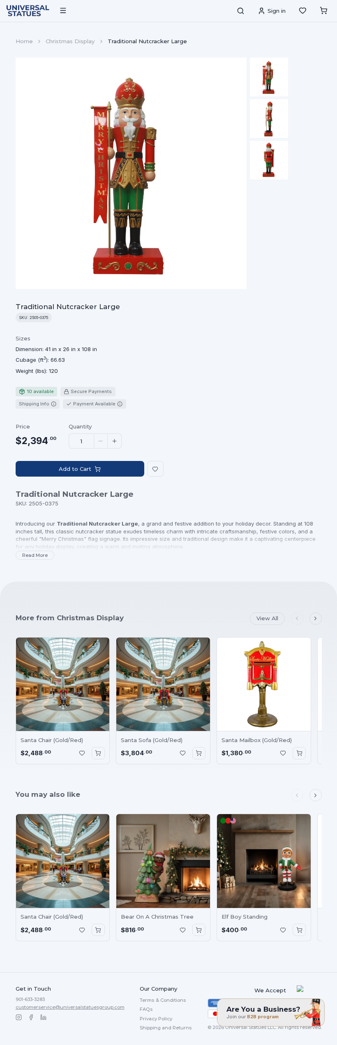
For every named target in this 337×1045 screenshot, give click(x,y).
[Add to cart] (98, 753)
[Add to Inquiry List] (81, 753)
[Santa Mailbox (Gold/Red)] (264, 684)
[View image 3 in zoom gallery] (269, 160)
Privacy (156, 1019)
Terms (163, 1000)
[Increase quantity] (114, 441)
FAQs (146, 1009)
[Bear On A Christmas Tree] (163, 861)
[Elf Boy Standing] (264, 861)
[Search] (240, 11)
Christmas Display (70, 41)
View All (267, 618)
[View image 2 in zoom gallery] (269, 118)
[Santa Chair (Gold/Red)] (63, 684)
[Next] (315, 618)
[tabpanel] (56, 355)
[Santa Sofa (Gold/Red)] (163, 684)
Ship (166, 1028)
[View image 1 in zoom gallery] (269, 77)
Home (24, 41)
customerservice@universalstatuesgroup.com (70, 1007)
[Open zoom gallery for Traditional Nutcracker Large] (131, 173)
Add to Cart (75, 468)
